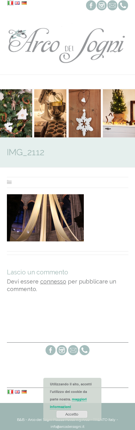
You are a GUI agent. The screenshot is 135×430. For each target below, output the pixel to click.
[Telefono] (84, 354)
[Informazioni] (73, 354)
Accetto (71, 414)
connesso (53, 281)
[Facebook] (50, 354)
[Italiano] (10, 3)
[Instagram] (62, 354)
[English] (17, 3)
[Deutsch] (24, 3)
